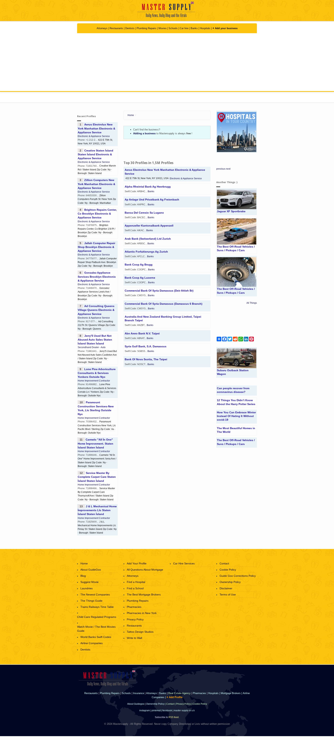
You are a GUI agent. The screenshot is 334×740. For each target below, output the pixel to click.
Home (131, 115)
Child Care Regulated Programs (96, 616)
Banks (195, 28)
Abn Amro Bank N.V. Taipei (142, 333)
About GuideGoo (90, 569)
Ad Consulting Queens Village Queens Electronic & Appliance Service (96, 309)
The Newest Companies (95, 594)
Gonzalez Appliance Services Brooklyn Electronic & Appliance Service (97, 276)
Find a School (135, 588)
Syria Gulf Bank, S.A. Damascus (145, 346)
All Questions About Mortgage (145, 569)
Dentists (130, 28)
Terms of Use (228, 594)
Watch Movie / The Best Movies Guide (96, 628)
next (228, 168)
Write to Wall (134, 637)
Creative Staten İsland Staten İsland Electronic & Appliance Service (95, 154)
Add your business (225, 28)
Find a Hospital (136, 582)
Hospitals (205, 28)
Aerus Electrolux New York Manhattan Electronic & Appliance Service (96, 128)
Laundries (86, 588)
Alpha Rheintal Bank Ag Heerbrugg (148, 186)
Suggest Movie (89, 582)
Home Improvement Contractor (94, 380)
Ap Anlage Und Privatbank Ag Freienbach (152, 199)
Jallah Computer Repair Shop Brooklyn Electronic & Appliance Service (96, 247)
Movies (162, 28)
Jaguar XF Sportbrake (231, 211)
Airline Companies (91, 643)
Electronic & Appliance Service (94, 136)
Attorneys (102, 28)
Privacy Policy (135, 619)
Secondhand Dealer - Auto (92, 347)
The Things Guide (91, 600)
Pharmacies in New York (142, 613)
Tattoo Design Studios (140, 631)
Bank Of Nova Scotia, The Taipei (146, 359)
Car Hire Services (184, 563)
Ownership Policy (230, 582)
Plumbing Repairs (146, 28)
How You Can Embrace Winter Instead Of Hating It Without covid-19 (236, 416)
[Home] (167, 9)
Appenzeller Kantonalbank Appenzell (149, 225)
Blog (83, 575)
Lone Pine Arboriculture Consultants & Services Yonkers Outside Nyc (97, 373)
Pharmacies (134, 606)
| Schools (172, 28)
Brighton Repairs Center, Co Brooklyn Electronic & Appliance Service (97, 213)
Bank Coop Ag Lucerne (140, 277)
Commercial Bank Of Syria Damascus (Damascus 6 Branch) (163, 303)
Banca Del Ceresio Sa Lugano (144, 212)
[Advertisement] (167, 62)
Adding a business (144, 133)
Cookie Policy (228, 569)
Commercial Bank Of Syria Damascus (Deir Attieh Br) (159, 290)
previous (220, 168)
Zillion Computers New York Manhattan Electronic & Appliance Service (96, 183)
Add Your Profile (137, 563)
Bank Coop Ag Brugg (139, 264)
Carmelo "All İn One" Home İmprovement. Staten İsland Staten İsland (95, 443)
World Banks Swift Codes (95, 637)
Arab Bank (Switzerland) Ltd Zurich (148, 238)
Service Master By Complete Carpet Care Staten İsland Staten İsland (97, 476)
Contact (224, 563)
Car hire (184, 28)
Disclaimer (226, 588)
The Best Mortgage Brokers (144, 594)
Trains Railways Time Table (97, 606)
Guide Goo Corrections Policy (238, 575)
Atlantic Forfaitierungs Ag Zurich (146, 251)
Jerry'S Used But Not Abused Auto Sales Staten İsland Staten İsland (95, 339)
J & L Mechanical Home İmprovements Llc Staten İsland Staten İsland (97, 510)
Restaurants (116, 28)
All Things (251, 303)
